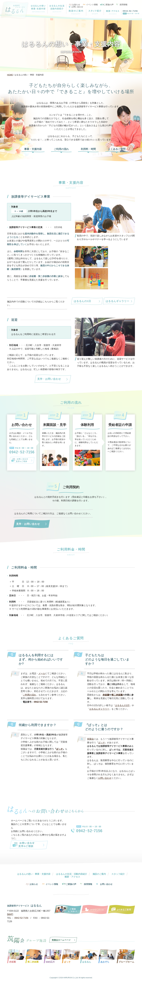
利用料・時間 (88, 149)
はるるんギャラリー (117, 301)
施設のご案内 (99, 874)
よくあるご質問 (116, 149)
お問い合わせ (77, 7)
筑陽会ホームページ (61, 940)
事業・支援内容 (33, 149)
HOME (10, 75)
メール (41, 673)
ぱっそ (59, 749)
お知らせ (76, 5)
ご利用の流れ (61, 149)
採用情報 (123, 5)
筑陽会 (90, 739)
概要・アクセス (72, 877)
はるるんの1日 (82, 301)
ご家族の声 (109, 5)
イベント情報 (92, 5)
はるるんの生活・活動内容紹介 (71, 874)
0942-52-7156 (130, 11)
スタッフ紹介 (118, 874)
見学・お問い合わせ (49, 379)
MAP (10, 914)
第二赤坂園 (117, 695)
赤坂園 (106, 695)
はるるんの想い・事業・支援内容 (33, 874)
